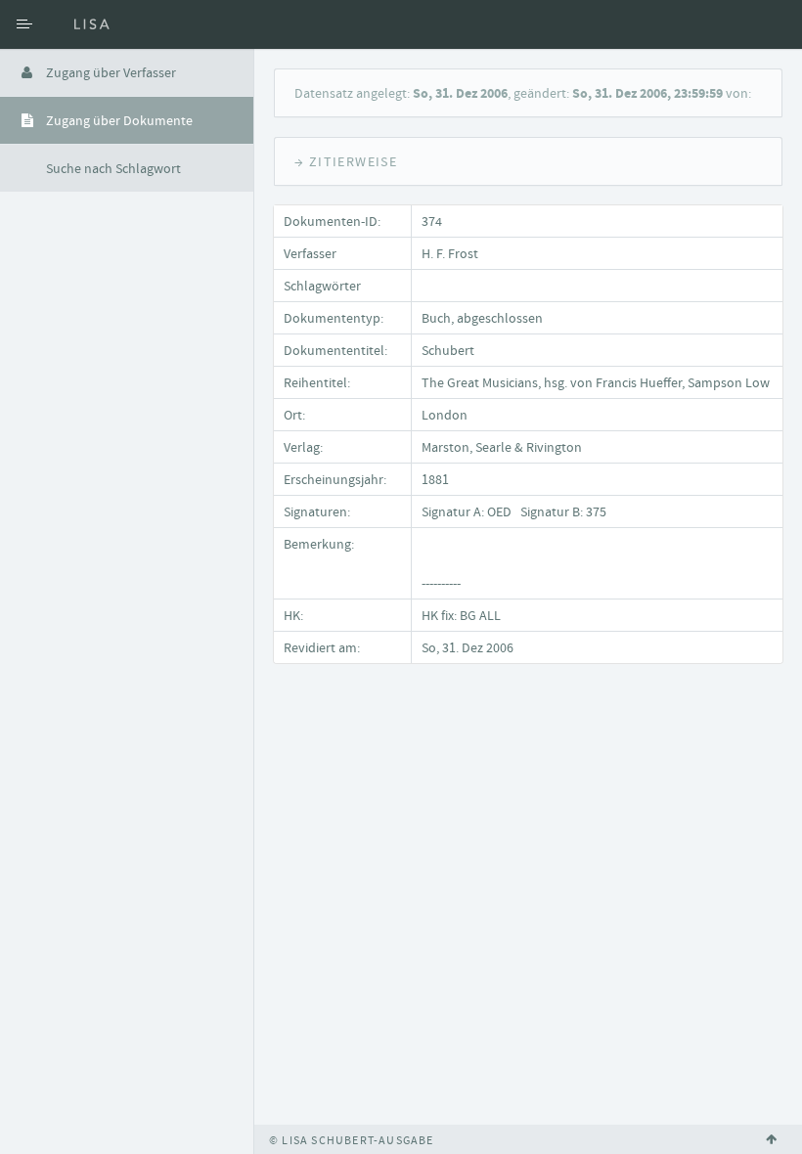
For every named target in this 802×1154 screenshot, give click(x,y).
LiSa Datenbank (151, 24)
